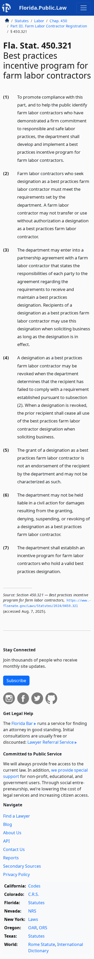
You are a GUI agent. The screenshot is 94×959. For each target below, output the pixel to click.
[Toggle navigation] (83, 8)
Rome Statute (41, 944)
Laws (33, 919)
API (6, 841)
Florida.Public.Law (43, 7)
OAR (32, 928)
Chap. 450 (58, 20)
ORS (43, 928)
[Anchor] (67, 160)
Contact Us (14, 849)
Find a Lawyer (16, 816)
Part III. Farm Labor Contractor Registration (48, 25)
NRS (32, 911)
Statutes (22, 20)
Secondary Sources (22, 866)
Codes (34, 886)
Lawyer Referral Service (50, 742)
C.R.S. (33, 894)
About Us (12, 833)
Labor (39, 20)
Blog (7, 824)
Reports (11, 858)
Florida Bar (22, 723)
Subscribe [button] (16, 680)
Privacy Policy (16, 874)
